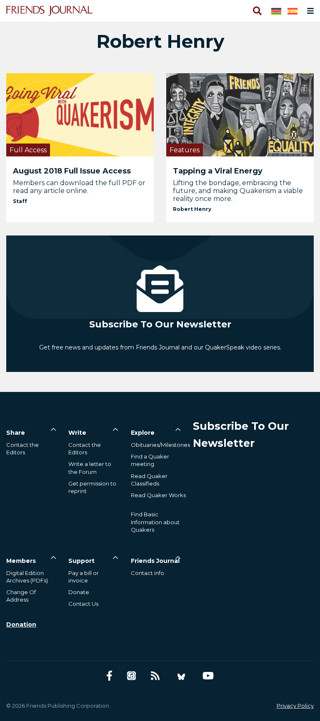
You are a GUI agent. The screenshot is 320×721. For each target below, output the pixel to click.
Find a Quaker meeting (150, 460)
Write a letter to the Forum (89, 468)
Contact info (147, 573)
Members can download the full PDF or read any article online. (79, 187)
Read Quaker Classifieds (149, 480)
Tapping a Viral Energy (217, 171)
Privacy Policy (295, 705)
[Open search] (256, 11)
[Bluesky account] (181, 676)
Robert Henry (192, 209)
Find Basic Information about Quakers (155, 522)
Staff (20, 201)
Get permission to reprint (92, 487)
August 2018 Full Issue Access (72, 171)
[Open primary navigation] (309, 11)
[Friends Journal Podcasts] (131, 676)
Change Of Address (21, 596)
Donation (21, 624)
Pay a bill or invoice (83, 577)
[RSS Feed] (155, 676)
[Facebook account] (109, 676)
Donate (78, 592)
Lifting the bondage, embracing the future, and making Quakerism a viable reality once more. (238, 191)
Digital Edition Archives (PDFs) (27, 577)
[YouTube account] (208, 676)
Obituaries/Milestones (160, 444)
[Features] (240, 114)
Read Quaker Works (158, 495)
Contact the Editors (22, 448)
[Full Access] (80, 114)
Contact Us (83, 603)
